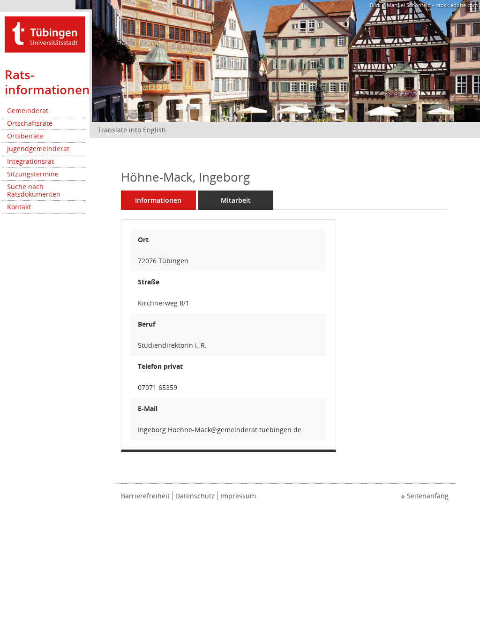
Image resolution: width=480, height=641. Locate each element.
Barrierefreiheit (145, 495)
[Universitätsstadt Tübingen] (45, 33)
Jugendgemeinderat (38, 148)
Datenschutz (195, 495)
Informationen (158, 200)
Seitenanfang (428, 495)
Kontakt (19, 206)
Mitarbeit (236, 200)
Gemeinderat (27, 110)
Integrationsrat (30, 161)
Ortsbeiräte (25, 135)
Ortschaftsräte (29, 123)
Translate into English (132, 129)
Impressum (238, 495)
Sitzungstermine (33, 173)
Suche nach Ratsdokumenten (33, 190)
